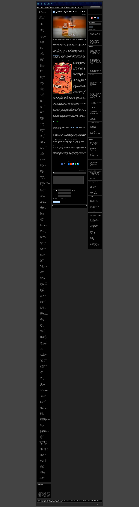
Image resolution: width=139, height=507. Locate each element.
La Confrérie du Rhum (43, 266)
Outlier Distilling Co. (43, 337)
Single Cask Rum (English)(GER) (95, 133)
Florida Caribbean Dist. (43, 223)
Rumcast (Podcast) (92, 178)
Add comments (84, 14)
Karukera (41, 260)
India (40, 64)
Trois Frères (41, 414)
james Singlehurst (92, 75)
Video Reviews (79, 7)
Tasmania (41, 102)
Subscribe (91, 26)
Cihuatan (41, 177)
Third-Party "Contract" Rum (44, 409)
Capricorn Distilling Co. (43, 161)
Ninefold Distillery (42, 323)
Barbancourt (41, 134)
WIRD (40, 432)
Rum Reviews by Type (42, 441)
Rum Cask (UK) (92, 149)
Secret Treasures (42, 384)
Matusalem (41, 290)
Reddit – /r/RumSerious (93, 205)
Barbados (41, 31)
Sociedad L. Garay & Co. (43, 390)
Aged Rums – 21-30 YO (43, 449)
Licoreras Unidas (42, 278)
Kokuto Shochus (42, 465)
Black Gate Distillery (43, 146)
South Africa (41, 93)
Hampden (41, 235)
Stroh (40, 397)
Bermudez (41, 141)
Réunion (41, 90)
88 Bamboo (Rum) (92, 182)
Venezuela (41, 111)
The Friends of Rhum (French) (94, 245)
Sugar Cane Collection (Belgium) (95, 244)
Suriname (41, 99)
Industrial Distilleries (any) (43, 247)
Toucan (41, 412)
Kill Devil (41, 261)
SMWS (41, 389)
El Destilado (41, 213)
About (38, 7)
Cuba (40, 47)
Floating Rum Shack (93, 144)
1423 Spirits (41, 114)
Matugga (41, 289)
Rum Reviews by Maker (42, 113)
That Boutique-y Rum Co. (43, 408)
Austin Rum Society (93, 216)
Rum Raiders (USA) (93, 191)
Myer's (41, 315)
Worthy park (41, 435)
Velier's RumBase (92, 211)
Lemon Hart (41, 277)
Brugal (41, 155)
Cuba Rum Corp (42, 189)
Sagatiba (41, 373)
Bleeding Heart (42, 148)
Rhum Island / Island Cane (44, 359)
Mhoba (41, 297)
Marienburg (41, 288)
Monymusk (41, 306)
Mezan (41, 296)
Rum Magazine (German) (93, 153)
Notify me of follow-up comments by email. (60, 198)
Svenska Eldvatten (42, 400)
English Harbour (42, 218)
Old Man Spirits (42, 331)
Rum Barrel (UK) (92, 114)
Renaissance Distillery (43, 354)
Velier (40, 421)
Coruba (41, 185)
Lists (39, 17)
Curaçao (41, 48)
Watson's (41, 424)
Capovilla (41, 160)
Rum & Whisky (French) (93, 127)
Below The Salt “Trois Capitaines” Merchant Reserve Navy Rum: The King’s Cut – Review (95, 68)
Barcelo (41, 135)
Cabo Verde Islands (43, 37)
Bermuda (41, 34)
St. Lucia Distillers (42, 394)
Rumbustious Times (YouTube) (94, 177)
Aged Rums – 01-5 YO (43, 444)
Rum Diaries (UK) (92, 232)
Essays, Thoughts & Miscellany (43, 13)
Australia (41, 29)
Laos (40, 71)
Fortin (40, 224)
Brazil (40, 35)
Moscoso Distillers (42, 308)
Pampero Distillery (42, 338)
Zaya (40, 438)
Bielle (40, 143)
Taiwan (41, 101)
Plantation (41, 342)
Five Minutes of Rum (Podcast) (94, 172)
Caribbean (41, 42)
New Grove (41, 319)
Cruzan (41, 188)
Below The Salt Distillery (43, 140)
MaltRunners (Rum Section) (94, 113)
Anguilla (41, 23)
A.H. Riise (41, 118)
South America (42, 94)
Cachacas (41, 455)
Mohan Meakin (42, 301)
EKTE (40, 212)
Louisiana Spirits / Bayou (43, 284)
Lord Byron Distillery (43, 282)
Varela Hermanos (42, 420)
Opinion (42, 7)
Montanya (41, 303)
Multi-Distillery (42, 312)
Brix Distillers (42, 154)
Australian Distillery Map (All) (94, 201)
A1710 (41, 119)
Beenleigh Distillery (42, 137)
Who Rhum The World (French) (94, 248)
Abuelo (41, 120)
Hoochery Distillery (42, 242)
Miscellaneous (41, 18)
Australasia (41, 28)
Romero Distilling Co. (43, 365)
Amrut (40, 124)
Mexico (41, 78)
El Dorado (41, 214)
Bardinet (41, 136)
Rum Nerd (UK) (92, 238)
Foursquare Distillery (43, 225)
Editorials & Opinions (42, 12)
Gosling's (41, 230)
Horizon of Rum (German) (93, 185)
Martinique (41, 76)
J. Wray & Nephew (42, 254)
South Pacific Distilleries (43, 391)
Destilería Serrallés (42, 197)
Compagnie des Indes (56, 55)
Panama (41, 84)
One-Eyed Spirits (42, 335)
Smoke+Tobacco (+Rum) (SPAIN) (95, 117)
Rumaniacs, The (92, 239)
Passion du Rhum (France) (94, 226)
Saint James (41, 376)
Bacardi (41, 131)
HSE (40, 243)
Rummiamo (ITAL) (92, 156)
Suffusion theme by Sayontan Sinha (97, 504)
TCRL (40, 403)
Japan (41, 70)
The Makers (68, 7)
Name (56, 190)
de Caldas (41, 191)
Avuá (40, 130)
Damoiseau (41, 190)
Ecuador (41, 52)
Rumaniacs (52, 7)
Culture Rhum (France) (93, 143)
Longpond (41, 279)
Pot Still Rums (42, 468)
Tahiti (40, 100)
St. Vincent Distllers (42, 396)
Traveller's (41, 413)
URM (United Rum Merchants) (44, 419)
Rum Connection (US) (93, 150)
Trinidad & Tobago (42, 105)
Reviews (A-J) (57, 7)
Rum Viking (91, 192)
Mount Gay (41, 309)
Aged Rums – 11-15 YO (43, 447)
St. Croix (41, 95)
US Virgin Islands (42, 108)
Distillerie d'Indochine (43, 202)
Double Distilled (42, 460)
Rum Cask (41, 367)
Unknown (41, 107)
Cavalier (41, 170)
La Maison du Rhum (43, 270)
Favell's (41, 220)
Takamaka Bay (42, 401)
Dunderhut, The (92, 222)
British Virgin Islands (43, 36)
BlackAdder (41, 147)
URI (56, 195)
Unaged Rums (42, 473)
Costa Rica (41, 46)
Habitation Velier (42, 232)
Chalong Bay (42, 172)
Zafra (40, 437)
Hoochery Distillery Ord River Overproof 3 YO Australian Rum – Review (95, 80)
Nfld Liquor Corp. (42, 320)
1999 (72, 169)
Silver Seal (41, 388)
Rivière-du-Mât (42, 362)
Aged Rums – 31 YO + (43, 450)
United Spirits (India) (43, 418)
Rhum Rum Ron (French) (93, 227)
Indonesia (41, 66)
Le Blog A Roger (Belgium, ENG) (94, 110)
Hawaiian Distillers (42, 237)
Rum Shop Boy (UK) (93, 131)
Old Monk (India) (42, 332)
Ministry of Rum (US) (93, 126)
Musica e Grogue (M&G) (43, 314)
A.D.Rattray (41, 117)
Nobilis (41, 324)
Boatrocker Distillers (43, 149)
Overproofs (41, 467)
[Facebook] (98, 18)
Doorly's (41, 206)
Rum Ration (91, 154)
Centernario (41, 171)
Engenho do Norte (42, 217)
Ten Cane (41, 406)
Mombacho (41, 302)
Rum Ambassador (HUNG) (94, 188)
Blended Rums (42, 454)
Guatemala (41, 60)
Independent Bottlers (83, 170)
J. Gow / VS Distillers (43, 253)
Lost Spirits (41, 283)
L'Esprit (41, 265)
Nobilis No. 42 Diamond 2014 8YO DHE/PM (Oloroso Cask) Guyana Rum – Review (95, 62)
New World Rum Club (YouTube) (94, 174)
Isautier (41, 249)
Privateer (41, 348)
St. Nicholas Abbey (42, 395)
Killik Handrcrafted (42, 262)
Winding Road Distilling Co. (44, 431)
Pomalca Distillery (42, 344)
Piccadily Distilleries (43, 341)
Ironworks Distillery (42, 248)
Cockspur (41, 181)
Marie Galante (42, 75)
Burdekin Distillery (42, 158)
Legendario (41, 276)
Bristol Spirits (42, 153)
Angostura (41, 125)
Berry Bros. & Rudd (42, 142)
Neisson (41, 318)
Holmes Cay (41, 241)
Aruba (40, 25)
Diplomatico (41, 201)
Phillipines (41, 88)
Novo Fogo (41, 326)
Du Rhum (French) (92, 221)
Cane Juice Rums (42, 456)
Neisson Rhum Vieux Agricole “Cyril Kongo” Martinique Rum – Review (95, 76)
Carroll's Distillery (42, 165)
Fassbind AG (41, 219)
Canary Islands (42, 41)
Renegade (41, 356)
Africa (40, 22)
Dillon (40, 200)
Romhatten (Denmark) (93, 148)
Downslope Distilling (43, 208)
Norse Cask (41, 325)
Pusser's (41, 349)
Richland (41, 360)
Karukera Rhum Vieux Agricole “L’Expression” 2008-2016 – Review (77, 206)
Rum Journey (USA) (93, 128)
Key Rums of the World (42, 16)
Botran (41, 152)
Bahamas (41, 30)
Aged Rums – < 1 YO (43, 443)
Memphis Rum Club (93, 186)
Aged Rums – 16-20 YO (43, 448)
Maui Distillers (42, 291)
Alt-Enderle (41, 123)
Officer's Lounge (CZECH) (93, 187)
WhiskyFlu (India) (92, 118)
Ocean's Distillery (42, 329)
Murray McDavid (42, 313)
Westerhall (41, 425)
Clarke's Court (42, 178)
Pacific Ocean (42, 83)
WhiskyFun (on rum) (93, 119)
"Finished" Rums (42, 442)
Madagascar (41, 72)
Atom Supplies (42, 129)
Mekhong (41, 294)
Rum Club (41, 368)
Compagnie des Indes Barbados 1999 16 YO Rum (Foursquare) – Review (70, 12)
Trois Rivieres (42, 415)
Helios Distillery (42, 238)
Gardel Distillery (42, 226)
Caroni (41, 164)
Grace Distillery (42, 231)
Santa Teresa (42, 382)
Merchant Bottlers (42, 295)
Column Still (75, 169)
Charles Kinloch (42, 176)
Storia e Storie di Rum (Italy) (94, 243)
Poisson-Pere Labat (43, 343)
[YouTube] (92, 18)
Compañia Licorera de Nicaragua (45, 183)
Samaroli (41, 377)
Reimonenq (41, 353)
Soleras (41, 471)
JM (40, 256)
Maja (40, 285)
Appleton (41, 128)
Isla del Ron (41, 250)
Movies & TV (40, 19)
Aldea (40, 122)
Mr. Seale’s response (74, 127)
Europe (41, 54)
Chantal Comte (42, 175)
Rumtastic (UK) (92, 242)
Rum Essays (47, 7)
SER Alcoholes (42, 385)
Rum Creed (91, 231)
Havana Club (42, 236)
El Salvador (41, 53)
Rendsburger (42, 355)
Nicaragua (41, 82)
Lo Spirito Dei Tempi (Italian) (94, 225)
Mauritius (41, 77)
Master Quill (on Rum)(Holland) (94, 125)
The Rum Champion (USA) (94, 193)
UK (40, 106)
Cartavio (41, 166)
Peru (40, 87)
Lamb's (41, 272)
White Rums (41, 477)
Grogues (41, 462)
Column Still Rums (42, 459)
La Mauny (41, 271)
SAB (40, 372)
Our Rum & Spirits (42, 336)
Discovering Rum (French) (94, 219)
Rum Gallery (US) (92, 233)
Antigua (41, 24)
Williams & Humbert (43, 430)
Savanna (41, 383)
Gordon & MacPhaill (43, 229)
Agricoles (41, 453)
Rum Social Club (92, 132)
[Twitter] (95, 18)
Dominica (41, 49)
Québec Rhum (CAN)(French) (94, 147)
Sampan (41, 378)
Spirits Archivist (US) (93, 134)
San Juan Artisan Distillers (43, 379)
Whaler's (41, 426)
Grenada (41, 58)
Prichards (41, 347)
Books (39, 11)
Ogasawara (41, 330)
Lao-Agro (41, 273)
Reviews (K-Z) (63, 7)
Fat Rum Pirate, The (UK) (93, 107)
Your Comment (57, 175)
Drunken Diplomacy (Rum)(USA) (94, 220)
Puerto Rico (41, 89)
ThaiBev (41, 407)
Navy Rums (41, 466)
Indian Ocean (42, 65)
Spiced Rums (42, 472)
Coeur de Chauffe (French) (94, 142)
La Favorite (41, 267)
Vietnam (41, 112)
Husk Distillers (42, 244)
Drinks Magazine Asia (93, 202)
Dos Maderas (42, 207)
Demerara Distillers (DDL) (43, 194)
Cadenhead (41, 159)
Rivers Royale (42, 361)
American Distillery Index (93, 199)
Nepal (40, 81)
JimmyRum (41, 255)
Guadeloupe (41, 59)
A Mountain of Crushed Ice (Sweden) (95, 215)
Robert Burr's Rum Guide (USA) (94, 206)
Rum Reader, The (92, 207)
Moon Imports (42, 307)
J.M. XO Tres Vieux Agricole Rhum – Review (58, 206)
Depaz (41, 195)
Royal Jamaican (42, 366)
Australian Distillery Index (93, 200)
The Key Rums (73, 7)
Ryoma (41, 371)
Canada (41, 40)
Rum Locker (91, 237)
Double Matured (42, 461)
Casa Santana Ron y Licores (44, 167)
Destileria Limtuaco (42, 196)
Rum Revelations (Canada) (94, 155)
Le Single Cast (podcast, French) (94, 173)
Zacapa (41, 436)
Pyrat (40, 350)
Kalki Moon (41, 259)
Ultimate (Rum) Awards (93, 208)
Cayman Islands (42, 43)
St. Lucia (41, 96)
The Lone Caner (44, 4)
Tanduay (41, 402)
